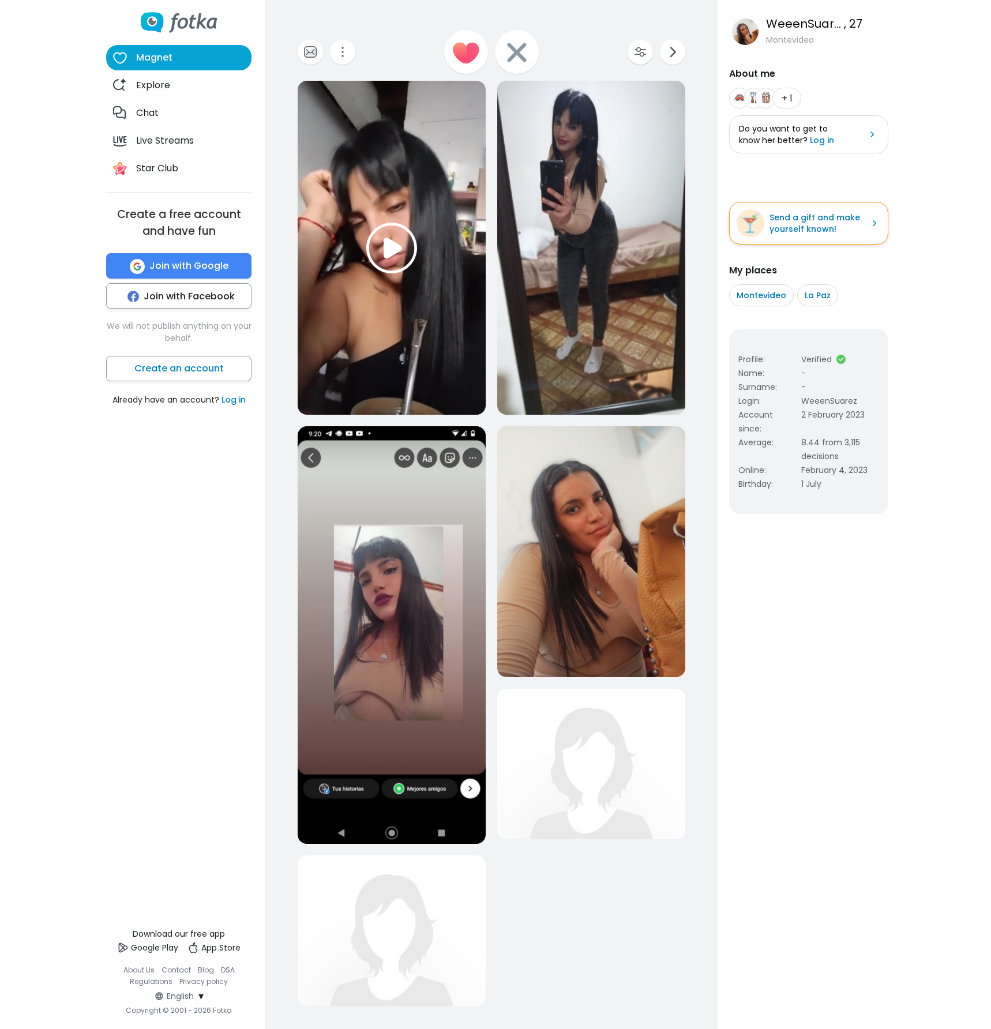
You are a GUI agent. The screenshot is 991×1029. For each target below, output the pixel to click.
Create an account (179, 368)
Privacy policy (203, 981)
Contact (176, 970)
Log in (234, 400)
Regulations (151, 981)
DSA (228, 970)
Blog (206, 970)
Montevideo (761, 295)
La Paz (818, 295)
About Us (139, 970)
